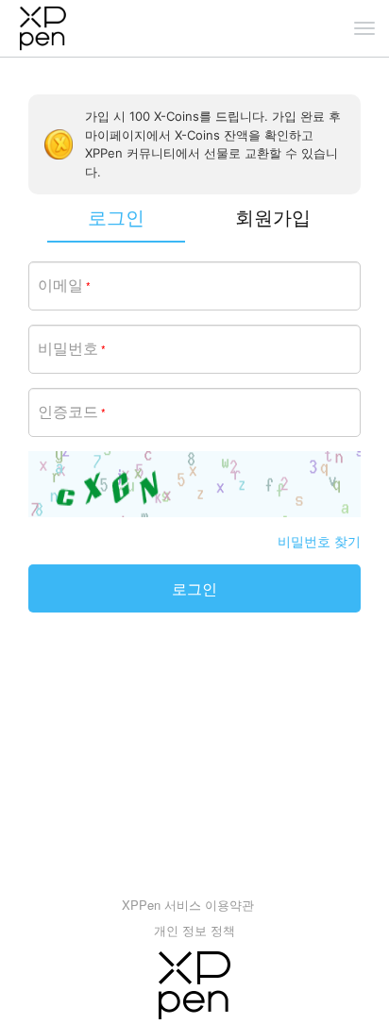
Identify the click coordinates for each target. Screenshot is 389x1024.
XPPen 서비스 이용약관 (188, 905)
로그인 (194, 588)
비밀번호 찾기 (319, 540)
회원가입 (273, 216)
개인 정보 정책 (194, 930)
